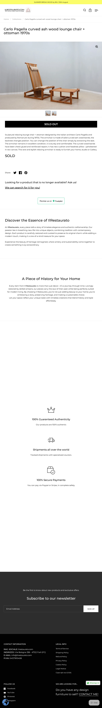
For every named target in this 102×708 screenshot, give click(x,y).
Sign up (90, 609)
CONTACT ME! (88, 694)
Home (6, 19)
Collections (16, 19)
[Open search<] (84, 10)
